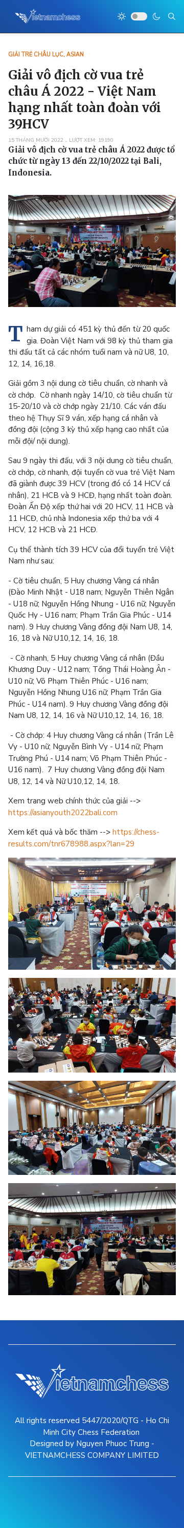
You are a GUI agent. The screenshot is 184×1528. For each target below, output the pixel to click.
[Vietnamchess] (48, 16)
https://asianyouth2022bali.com (63, 812)
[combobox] (172, 16)
